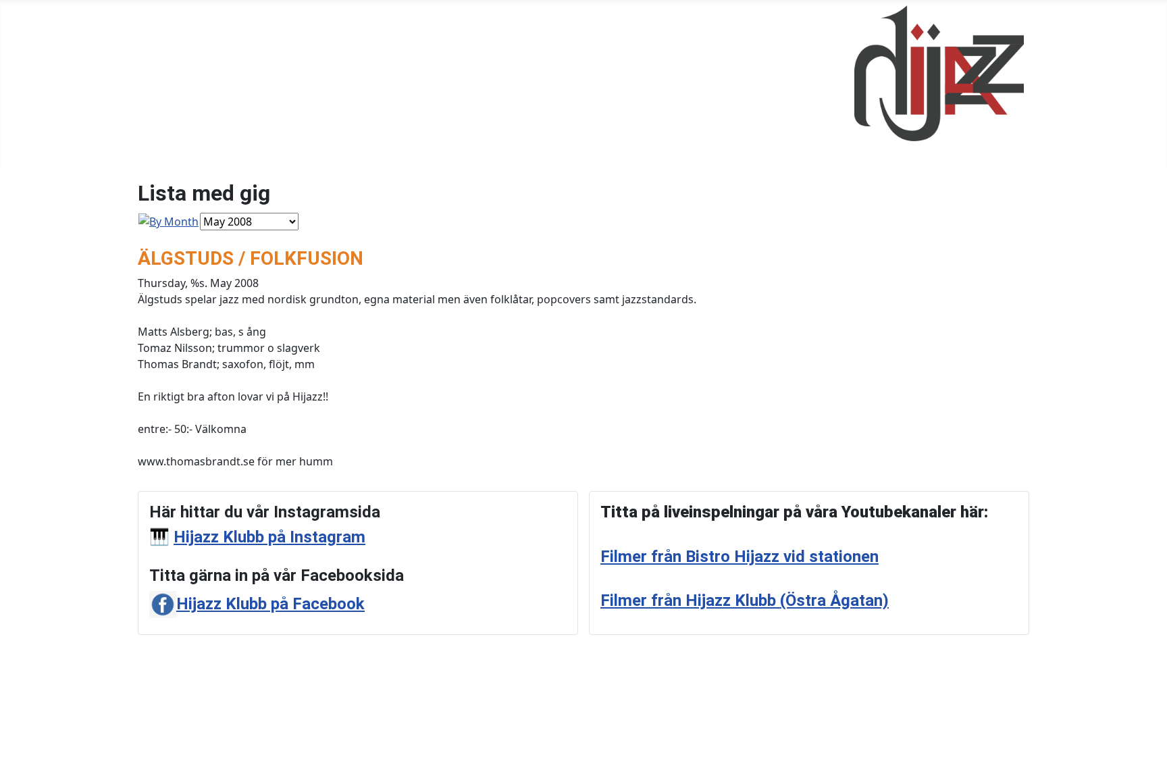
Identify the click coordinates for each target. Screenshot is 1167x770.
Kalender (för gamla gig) (319, 85)
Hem (155, 85)
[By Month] (168, 220)
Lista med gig (431, 85)
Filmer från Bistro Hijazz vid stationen (739, 556)
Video (496, 85)
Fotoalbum (212, 85)
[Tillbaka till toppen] (1150, 753)
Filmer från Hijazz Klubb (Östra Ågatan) (744, 600)
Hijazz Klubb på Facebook (270, 603)
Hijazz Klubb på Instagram (269, 537)
